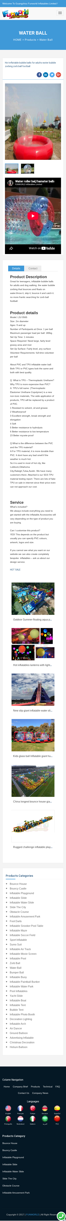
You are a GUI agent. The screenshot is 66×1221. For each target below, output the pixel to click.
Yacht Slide (16, 995)
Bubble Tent (16, 1009)
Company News (40, 1093)
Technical (47, 1086)
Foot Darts (16, 921)
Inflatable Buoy (18, 977)
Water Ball (46, 39)
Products (30, 39)
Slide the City (18, 907)
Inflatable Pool (18, 958)
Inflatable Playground (22, 893)
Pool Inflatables (18, 991)
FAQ (57, 1086)
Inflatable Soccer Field (22, 935)
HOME (17, 39)
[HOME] (15, 13)
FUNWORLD (32, 1214)
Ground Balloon (19, 1033)
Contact (33, 268)
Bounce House (18, 884)
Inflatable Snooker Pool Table (26, 926)
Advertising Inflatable (22, 1037)
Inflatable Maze (18, 930)
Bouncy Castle (18, 888)
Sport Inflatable (18, 940)
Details (16, 268)
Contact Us (23, 1093)
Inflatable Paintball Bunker (25, 981)
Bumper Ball (17, 972)
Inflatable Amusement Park (25, 916)
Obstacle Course (19, 912)
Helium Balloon (18, 1047)
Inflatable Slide (18, 898)
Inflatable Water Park (21, 986)
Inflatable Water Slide (22, 902)
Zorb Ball (15, 963)
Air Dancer (16, 1028)
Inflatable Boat (18, 1000)
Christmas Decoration (22, 1042)
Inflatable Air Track (20, 949)
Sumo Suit (16, 944)
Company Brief (20, 1086)
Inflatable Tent (18, 1005)
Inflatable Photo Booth (22, 1014)
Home (7, 1086)
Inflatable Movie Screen (23, 953)
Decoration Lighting (21, 1019)
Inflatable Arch (18, 1023)
